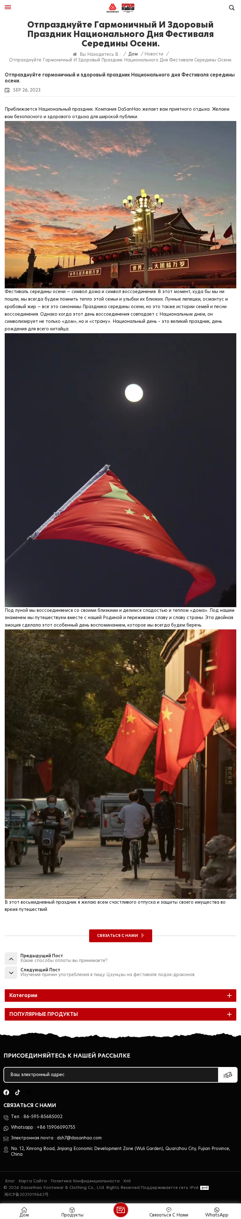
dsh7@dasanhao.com (79, 1138)
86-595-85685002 (43, 1117)
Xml (127, 1181)
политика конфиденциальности (85, 1181)
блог (10, 1181)
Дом (133, 54)
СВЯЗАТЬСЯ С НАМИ (118, 936)
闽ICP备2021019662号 (26, 1195)
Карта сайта (33, 1181)
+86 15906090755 (56, 1127)
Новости (153, 54)
